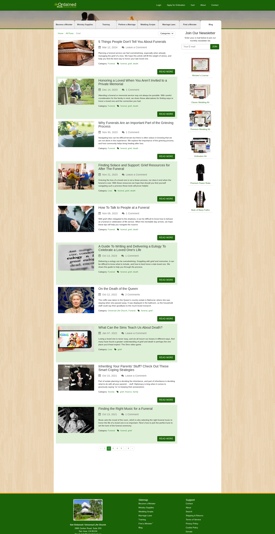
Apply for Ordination (176, 5)
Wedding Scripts (148, 24)
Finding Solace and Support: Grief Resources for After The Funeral (134, 167)
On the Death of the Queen (118, 289)
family (135, 392)
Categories (165, 33)
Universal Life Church (117, 310)
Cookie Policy (192, 527)
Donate (189, 531)
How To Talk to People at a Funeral (123, 207)
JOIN (214, 46)
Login (158, 5)
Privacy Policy (192, 523)
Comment (132, 89)
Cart (193, 5)
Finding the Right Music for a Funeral (125, 408)
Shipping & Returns (194, 515)
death (135, 63)
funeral (123, 63)
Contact (214, 5)
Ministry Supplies (85, 24)
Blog (211, 24)
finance (128, 392)
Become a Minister (64, 24)
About (203, 5)
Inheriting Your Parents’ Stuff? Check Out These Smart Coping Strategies (133, 368)
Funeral (111, 63)
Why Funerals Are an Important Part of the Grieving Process (135, 124)
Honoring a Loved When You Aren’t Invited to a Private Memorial (132, 82)
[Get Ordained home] (65, 5)
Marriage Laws (168, 24)
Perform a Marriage (126, 24)
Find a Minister (190, 24)
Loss (110, 190)
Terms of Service (193, 519)
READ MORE (166, 71)
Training (106, 24)
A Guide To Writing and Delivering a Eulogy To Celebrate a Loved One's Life (132, 248)
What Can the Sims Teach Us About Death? (130, 327)
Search (189, 511)
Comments (132, 294)
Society (111, 392)
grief (130, 63)
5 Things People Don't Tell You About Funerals (132, 42)
